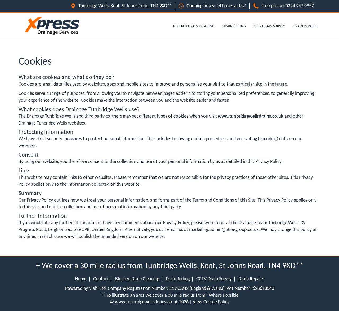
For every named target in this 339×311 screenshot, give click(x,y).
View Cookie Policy (211, 302)
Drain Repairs (304, 26)
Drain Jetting (234, 26)
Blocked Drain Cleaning (194, 26)
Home (81, 279)
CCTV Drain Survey (269, 26)
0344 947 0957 (300, 5)
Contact (101, 279)
